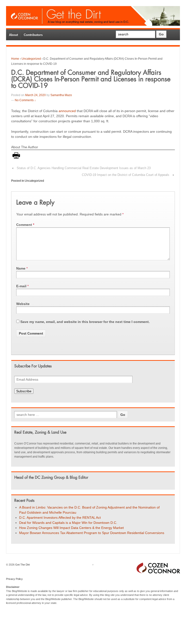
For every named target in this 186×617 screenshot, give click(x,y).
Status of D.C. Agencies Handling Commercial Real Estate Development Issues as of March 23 (84, 168)
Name (20, 268)
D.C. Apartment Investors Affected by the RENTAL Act (60, 517)
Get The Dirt (22, 564)
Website (23, 304)
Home (15, 58)
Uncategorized (31, 58)
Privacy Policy (14, 578)
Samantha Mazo (61, 95)
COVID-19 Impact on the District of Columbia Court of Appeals (125, 175)
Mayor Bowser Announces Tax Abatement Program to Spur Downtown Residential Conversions (91, 533)
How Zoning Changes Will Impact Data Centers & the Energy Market (72, 528)
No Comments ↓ (25, 100)
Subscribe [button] (23, 391)
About (13, 35)
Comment (25, 225)
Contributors (33, 35)
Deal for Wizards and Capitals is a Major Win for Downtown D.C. (68, 523)
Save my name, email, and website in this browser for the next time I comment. (85, 322)
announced (67, 111)
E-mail (21, 286)
